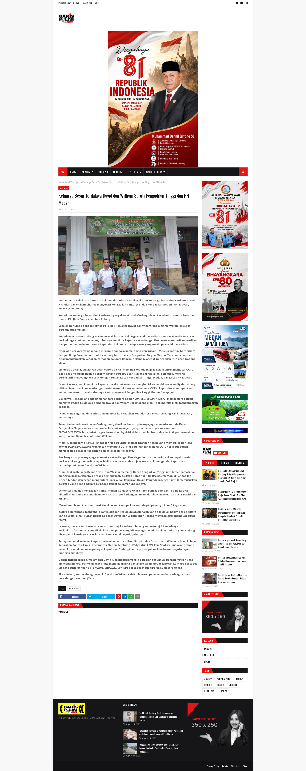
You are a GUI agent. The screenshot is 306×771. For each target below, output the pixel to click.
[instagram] (246, 3)
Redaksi (76, 2)
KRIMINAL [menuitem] (86, 172)
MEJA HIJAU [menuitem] (118, 172)
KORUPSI (208, 648)
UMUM (207, 661)
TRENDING (223, 690)
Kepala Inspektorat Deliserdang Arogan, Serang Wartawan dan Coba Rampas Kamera (232, 543)
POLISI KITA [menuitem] (135, 172)
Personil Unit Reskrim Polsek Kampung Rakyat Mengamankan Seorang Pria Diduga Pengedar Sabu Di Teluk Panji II (232, 476)
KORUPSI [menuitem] (103, 172)
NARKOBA (233, 684)
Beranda (62, 182)
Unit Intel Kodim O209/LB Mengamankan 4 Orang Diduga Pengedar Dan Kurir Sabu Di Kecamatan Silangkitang (231, 515)
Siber (97, 2)
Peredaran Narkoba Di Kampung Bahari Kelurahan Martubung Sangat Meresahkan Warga (161, 732)
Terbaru (225, 463)
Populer (210, 463)
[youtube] (241, 3)
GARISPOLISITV (223, 679)
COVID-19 (208, 679)
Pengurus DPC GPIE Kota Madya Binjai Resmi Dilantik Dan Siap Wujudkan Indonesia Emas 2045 (232, 495)
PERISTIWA (209, 690)
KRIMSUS (208, 684)
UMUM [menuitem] (73, 172)
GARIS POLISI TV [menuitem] (154, 172)
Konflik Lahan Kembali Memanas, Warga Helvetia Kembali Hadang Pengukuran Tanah (232, 578)
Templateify (72, 766)
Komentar (240, 463)
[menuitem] (62, 171)
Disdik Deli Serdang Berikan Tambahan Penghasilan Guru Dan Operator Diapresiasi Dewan (158, 716)
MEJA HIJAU (74, 182)
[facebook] (237, 3)
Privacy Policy (64, 2)
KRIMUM (220, 684)
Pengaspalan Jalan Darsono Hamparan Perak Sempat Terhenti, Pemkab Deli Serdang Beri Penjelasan (158, 748)
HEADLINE (239, 679)
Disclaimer (87, 2)
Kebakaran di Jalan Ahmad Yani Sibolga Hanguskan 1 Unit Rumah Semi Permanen (232, 561)
